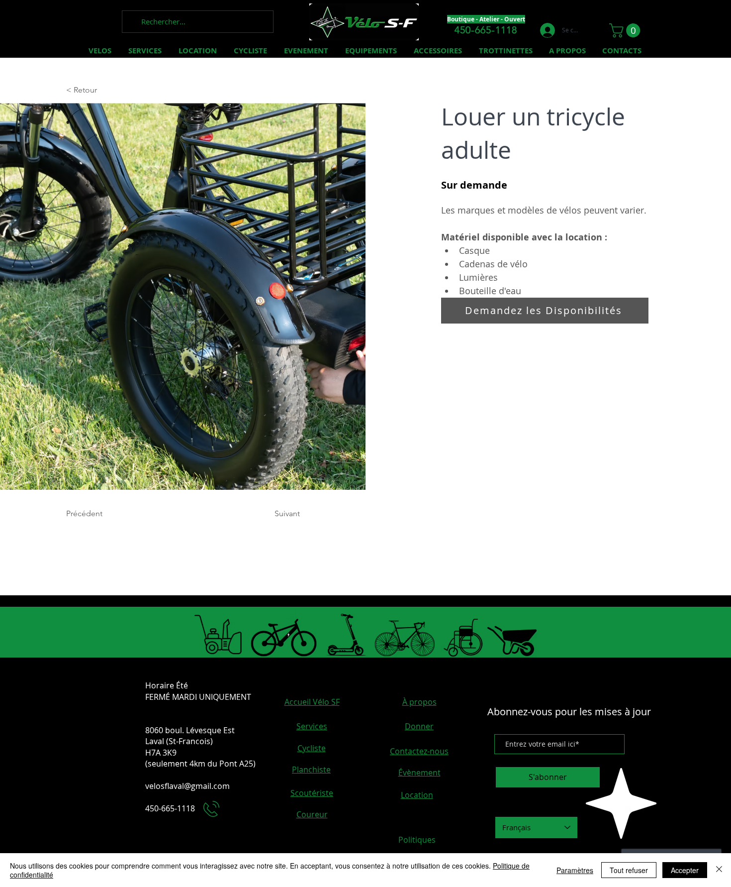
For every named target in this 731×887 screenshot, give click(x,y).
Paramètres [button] (574, 870)
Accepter (685, 870)
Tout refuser (629, 870)
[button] (626, 30)
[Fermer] (719, 870)
